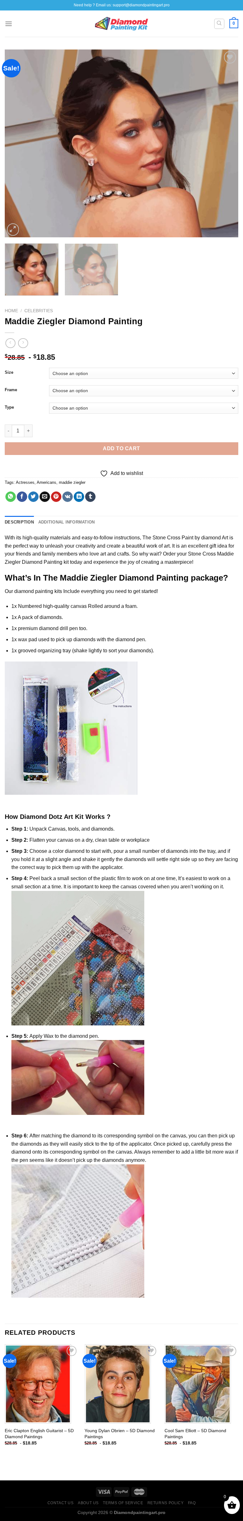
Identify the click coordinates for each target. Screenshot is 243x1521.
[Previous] (17, 143)
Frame (11, 390)
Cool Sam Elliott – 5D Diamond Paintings (195, 1433)
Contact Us (60, 1503)
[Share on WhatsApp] (10, 496)
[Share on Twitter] (33, 496)
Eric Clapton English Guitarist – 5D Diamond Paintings (39, 1433)
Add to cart (121, 448)
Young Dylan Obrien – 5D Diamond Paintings (119, 1433)
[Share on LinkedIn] (79, 496)
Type (9, 407)
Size (9, 372)
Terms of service (123, 1503)
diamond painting (33, 591)
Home (11, 310)
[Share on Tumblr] (90, 496)
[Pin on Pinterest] (56, 496)
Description (19, 522)
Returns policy (165, 1503)
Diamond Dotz (41, 816)
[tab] (19, 522)
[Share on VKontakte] (67, 496)
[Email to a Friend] (45, 496)
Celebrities (38, 310)
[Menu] (8, 23)
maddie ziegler (72, 482)
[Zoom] (13, 229)
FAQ (192, 1503)
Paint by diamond (201, 537)
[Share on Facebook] (22, 496)
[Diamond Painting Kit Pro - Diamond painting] (121, 24)
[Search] (219, 24)
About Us (88, 1503)
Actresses (25, 482)
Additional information (66, 522)
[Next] (225, 143)
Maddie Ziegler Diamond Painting (124, 577)
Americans (46, 482)
